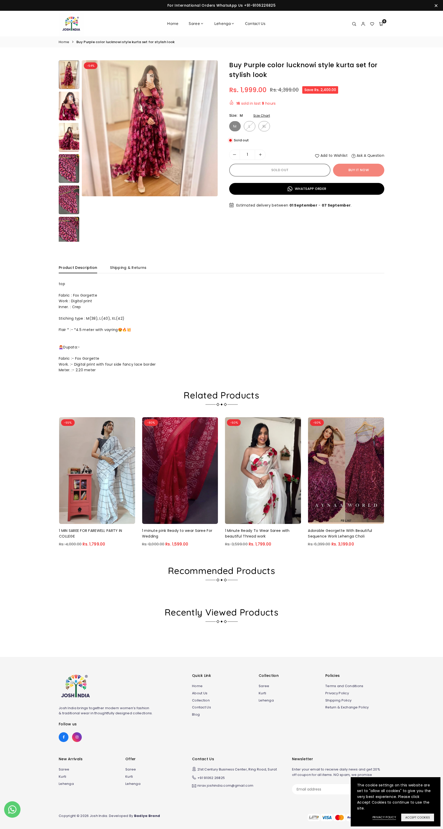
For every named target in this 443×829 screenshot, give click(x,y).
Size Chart (261, 115)
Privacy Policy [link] (384, 817)
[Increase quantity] (260, 155)
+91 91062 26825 (211, 777)
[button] (209, 153)
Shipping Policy (338, 700)
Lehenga (222, 23)
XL (264, 126)
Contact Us (255, 23)
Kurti (262, 693)
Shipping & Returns (128, 267)
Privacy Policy (337, 693)
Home (172, 23)
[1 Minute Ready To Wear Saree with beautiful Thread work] (263, 470)
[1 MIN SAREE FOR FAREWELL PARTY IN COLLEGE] (97, 470)
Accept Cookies (417, 817)
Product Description (78, 267)
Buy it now (358, 170)
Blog (196, 714)
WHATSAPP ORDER (310, 188)
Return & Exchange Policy (347, 707)
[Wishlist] (372, 23)
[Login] (363, 23)
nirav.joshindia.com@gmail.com (225, 786)
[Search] (354, 23)
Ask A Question (370, 155)
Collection (201, 700)
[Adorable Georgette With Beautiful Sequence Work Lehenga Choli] (346, 470)
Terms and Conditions (344, 686)
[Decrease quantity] (234, 155)
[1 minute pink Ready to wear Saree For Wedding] (180, 470)
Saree (194, 23)
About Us (199, 693)
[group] (150, 128)
